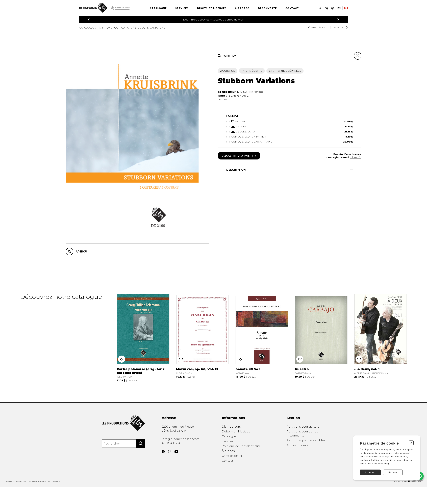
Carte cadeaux (232, 455)
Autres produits (297, 445)
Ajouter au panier (239, 156)
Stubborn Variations (150, 27)
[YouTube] (176, 451)
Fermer (392, 472)
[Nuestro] (321, 337)
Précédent (319, 27)
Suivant (339, 27)
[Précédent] (89, 19)
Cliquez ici (355, 157)
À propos (242, 8)
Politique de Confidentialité (241, 446)
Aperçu (81, 251)
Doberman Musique (236, 431)
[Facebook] (163, 451)
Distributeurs (231, 426)
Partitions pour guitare (114, 27)
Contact (292, 8)
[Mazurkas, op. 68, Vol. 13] (202, 337)
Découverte (267, 8)
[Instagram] (169, 451)
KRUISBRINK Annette (250, 91)
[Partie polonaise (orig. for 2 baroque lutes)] (143, 337)
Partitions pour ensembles (306, 440)
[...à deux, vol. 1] (380, 337)
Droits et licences (212, 8)
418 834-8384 (171, 443)
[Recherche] (320, 8)
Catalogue (158, 8)
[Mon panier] (326, 8)
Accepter (370, 472)
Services (182, 8)
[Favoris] (357, 56)
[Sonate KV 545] (262, 337)
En (339, 8)
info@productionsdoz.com (180, 439)
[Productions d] (123, 423)
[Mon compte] (332, 8)
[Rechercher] (141, 443)
